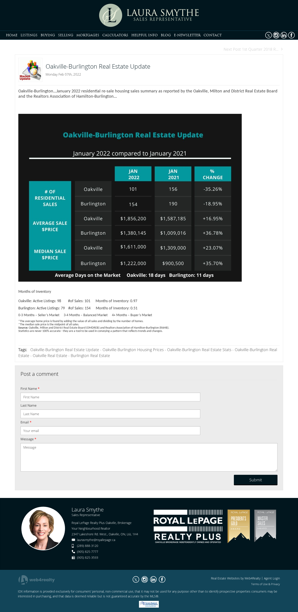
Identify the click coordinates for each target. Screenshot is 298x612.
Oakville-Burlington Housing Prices (133, 349)
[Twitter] (268, 35)
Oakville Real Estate (50, 355)
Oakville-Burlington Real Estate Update (64, 349)
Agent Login (272, 578)
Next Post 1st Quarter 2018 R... (251, 49)
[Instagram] (276, 35)
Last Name (28, 405)
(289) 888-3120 (87, 546)
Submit (255, 479)
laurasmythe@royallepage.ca (96, 540)
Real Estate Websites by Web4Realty (235, 578)
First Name (30, 388)
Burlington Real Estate (90, 355)
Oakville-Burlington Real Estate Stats (199, 349)
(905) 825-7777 (87, 552)
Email (26, 422)
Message (28, 439)
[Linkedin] (284, 35)
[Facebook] (291, 35)
